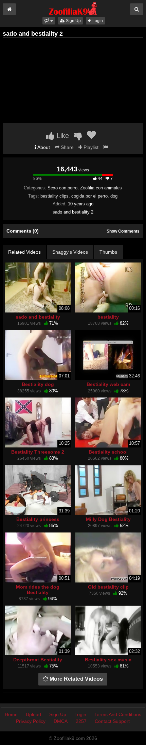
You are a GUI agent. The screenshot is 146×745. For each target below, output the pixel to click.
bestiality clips (54, 196)
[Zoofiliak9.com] (73, 8)
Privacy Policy (30, 721)
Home (11, 714)
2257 (81, 721)
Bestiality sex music (108, 659)
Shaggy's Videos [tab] (70, 252)
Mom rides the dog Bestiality (37, 589)
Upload (33, 714)
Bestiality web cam (108, 384)
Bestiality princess (37, 519)
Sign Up (73, 20)
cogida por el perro (89, 196)
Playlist (90, 147)
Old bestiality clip (108, 587)
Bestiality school (108, 452)
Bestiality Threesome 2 (37, 452)
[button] (48, 20)
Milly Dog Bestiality (108, 519)
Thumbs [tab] (108, 252)
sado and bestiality (38, 317)
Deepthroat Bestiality (37, 659)
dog (113, 196)
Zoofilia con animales (101, 187)
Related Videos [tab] (24, 252)
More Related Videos (75, 679)
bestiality (108, 317)
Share (66, 147)
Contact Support (112, 721)
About (43, 147)
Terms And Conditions (117, 714)
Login (97, 20)
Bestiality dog (38, 384)
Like (62, 135)
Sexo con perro (62, 187)
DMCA (61, 721)
